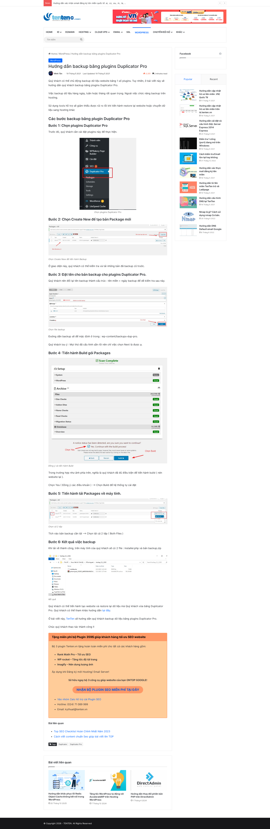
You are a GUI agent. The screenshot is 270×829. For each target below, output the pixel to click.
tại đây (106, 610)
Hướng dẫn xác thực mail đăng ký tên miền (210, 171)
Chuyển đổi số (161, 32)
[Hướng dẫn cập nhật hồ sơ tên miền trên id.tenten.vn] (188, 110)
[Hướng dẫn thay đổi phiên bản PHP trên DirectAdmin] (149, 780)
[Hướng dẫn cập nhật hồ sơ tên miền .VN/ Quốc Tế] (188, 95)
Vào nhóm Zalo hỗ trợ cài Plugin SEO (79, 699)
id (58, 32)
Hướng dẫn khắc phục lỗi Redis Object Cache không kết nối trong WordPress (66, 796)
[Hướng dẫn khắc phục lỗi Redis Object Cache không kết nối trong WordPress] (66, 780)
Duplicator (63, 744)
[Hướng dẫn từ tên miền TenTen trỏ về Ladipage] (188, 187)
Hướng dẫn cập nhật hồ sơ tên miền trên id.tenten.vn (210, 109)
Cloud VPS (101, 32)
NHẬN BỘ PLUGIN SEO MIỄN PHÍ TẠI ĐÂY (108, 690)
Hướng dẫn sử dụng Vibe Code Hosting (72, 3)
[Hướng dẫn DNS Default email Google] (188, 230)
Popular (188, 79)
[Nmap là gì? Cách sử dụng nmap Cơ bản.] (188, 216)
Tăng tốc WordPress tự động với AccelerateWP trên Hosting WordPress (107, 796)
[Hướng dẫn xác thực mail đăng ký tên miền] (188, 172)
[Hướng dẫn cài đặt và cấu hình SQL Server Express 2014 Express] (188, 125)
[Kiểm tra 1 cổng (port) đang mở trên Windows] (188, 143)
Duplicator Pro (76, 744)
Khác (179, 32)
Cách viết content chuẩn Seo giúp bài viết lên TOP (84, 736)
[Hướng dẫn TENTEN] (62, 17)
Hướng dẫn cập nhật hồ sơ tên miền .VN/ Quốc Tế (210, 94)
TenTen (70, 618)
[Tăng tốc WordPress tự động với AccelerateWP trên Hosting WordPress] (108, 780)
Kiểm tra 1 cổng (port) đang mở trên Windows (209, 142)
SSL (128, 32)
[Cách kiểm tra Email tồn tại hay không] (188, 158)
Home (49, 32)
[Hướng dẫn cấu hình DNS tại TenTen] (188, 202)
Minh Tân (58, 73)
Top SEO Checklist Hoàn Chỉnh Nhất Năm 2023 (82, 731)
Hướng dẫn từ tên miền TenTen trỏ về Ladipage (209, 186)
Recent (214, 79)
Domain (69, 32)
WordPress (142, 32)
